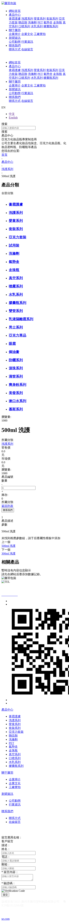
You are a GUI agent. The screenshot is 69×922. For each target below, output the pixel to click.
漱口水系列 (17, 401)
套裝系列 (52, 18)
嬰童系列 (40, 18)
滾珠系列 (16, 368)
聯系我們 (15, 45)
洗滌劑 (32, 22)
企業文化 (27, 34)
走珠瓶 (57, 22)
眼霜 (12, 343)
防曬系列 (16, 360)
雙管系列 (16, 311)
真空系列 (16, 278)
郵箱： (5, 864)
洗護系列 (27, 18)
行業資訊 (27, 41)
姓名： (5, 849)
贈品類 (22, 22)
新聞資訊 (15, 37)
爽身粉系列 (17, 385)
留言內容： (9, 872)
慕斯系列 (16, 409)
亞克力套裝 (17, 237)
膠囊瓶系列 (50, 26)
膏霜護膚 (15, 18)
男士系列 (16, 327)
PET (40, 22)
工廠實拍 (40, 34)
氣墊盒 (48, 22)
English (13, 117)
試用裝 (14, 245)
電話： (5, 856)
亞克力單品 (17, 335)
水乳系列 (37, 26)
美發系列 (16, 393)
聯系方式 (15, 49)
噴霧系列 (16, 286)
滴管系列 (16, 376)
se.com (5, 918)
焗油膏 (14, 352)
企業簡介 (15, 34)
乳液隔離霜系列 (21, 319)
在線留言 (27, 49)
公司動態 (15, 41)
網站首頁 (15, 10)
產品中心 (15, 14)
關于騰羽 (15, 30)
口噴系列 (24, 26)
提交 (5, 894)
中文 (12, 113)
